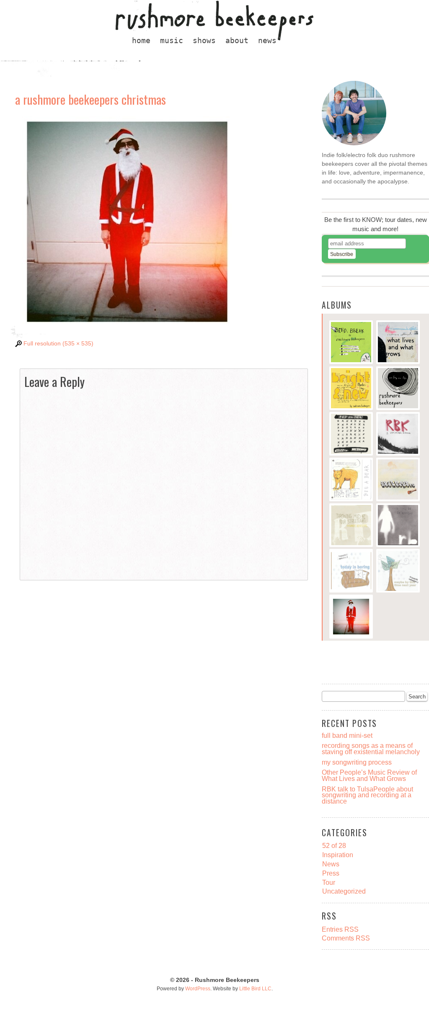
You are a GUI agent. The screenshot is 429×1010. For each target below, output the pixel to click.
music (171, 40)
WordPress (197, 989)
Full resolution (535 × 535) (58, 343)
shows (204, 40)
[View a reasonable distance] (398, 435)
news (267, 40)
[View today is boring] (351, 572)
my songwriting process (357, 762)
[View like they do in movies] (398, 526)
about (236, 40)
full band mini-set (347, 735)
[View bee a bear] (351, 480)
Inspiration (337, 854)
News (330, 864)
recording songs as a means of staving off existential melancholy (371, 748)
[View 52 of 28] (398, 480)
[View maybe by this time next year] (398, 572)
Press (330, 873)
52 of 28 (334, 845)
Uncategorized (344, 891)
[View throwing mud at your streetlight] (351, 526)
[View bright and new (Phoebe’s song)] (351, 389)
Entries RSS (340, 929)
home (141, 40)
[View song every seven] (351, 435)
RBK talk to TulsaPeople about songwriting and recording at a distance (367, 795)
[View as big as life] (398, 389)
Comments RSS (346, 938)
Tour (328, 882)
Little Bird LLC (255, 989)
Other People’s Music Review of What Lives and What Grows (369, 775)
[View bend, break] (351, 343)
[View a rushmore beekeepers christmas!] (351, 617)
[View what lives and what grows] (398, 343)
